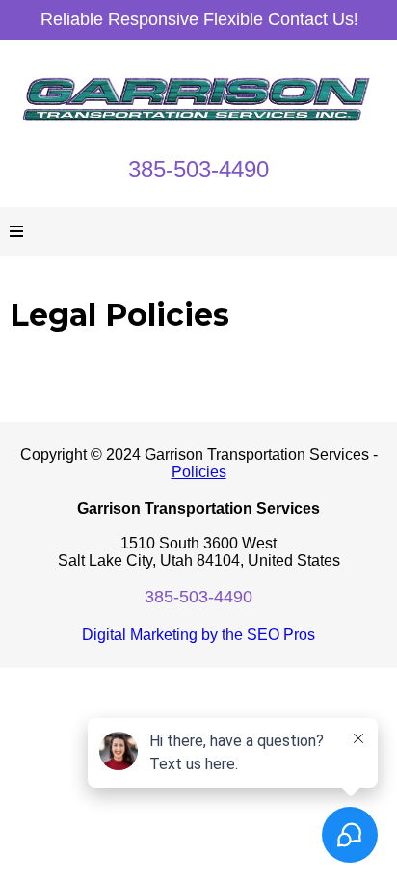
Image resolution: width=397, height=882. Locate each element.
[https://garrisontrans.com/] (198, 99)
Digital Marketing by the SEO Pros (198, 635)
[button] (16, 232)
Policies (199, 472)
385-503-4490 (198, 169)
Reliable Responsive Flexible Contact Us (197, 19)
